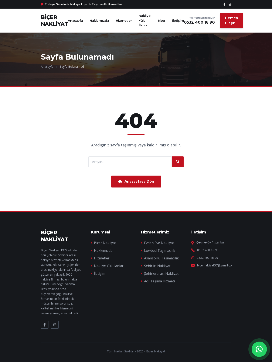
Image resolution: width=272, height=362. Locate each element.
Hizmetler (124, 21)
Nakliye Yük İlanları (145, 20)
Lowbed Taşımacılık (159, 250)
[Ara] (178, 161)
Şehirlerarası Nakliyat (161, 273)
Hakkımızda (99, 21)
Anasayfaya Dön (139, 181)
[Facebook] (224, 4)
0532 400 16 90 (199, 22)
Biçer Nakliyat (105, 242)
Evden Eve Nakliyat (159, 242)
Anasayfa (75, 21)
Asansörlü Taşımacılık (161, 258)
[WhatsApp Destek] (259, 349)
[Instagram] (230, 4)
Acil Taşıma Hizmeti (159, 281)
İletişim (178, 21)
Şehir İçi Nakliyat (157, 265)
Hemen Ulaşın (231, 20)
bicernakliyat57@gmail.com (216, 265)
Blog (161, 21)
